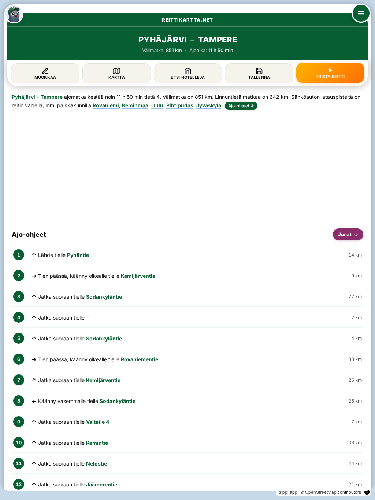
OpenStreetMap (321, 492)
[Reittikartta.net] (13, 13)
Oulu (157, 105)
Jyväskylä (208, 105)
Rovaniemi (106, 105)
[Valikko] (361, 13)
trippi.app (288, 492)
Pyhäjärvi (23, 97)
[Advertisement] (187, 166)
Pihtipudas (179, 105)
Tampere (52, 97)
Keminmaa (135, 105)
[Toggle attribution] (367, 492)
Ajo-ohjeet (241, 105)
